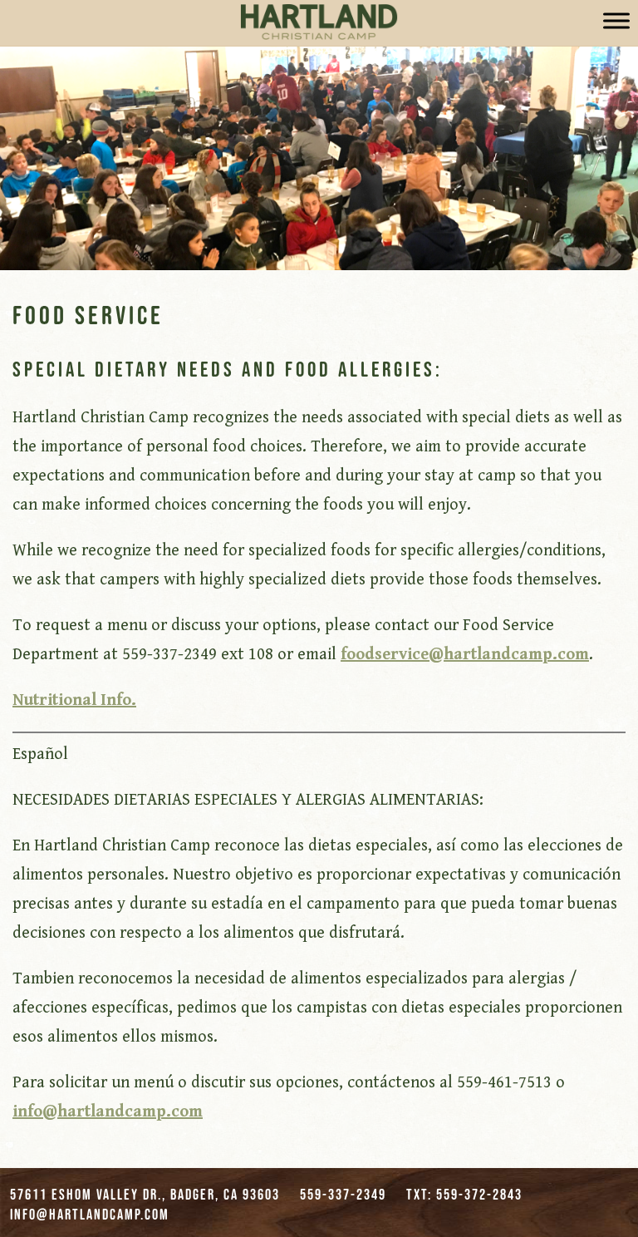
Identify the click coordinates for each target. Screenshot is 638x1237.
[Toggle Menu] (616, 20)
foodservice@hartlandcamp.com (465, 654)
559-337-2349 (343, 1194)
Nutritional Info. (74, 700)
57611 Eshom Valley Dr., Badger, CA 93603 (145, 1194)
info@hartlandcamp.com (107, 1111)
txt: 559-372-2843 (464, 1194)
